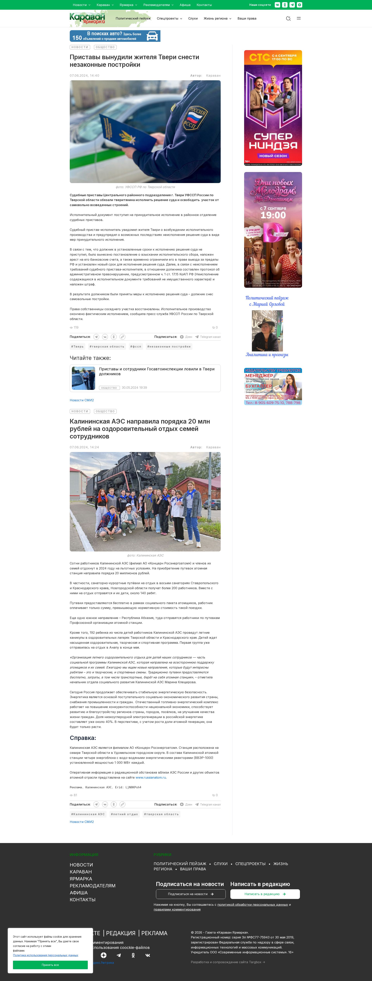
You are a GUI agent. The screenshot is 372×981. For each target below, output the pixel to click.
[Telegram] (292, 5)
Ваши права (193, 869)
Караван (81, 872)
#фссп (135, 346)
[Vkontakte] (277, 5)
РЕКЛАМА (154, 933)
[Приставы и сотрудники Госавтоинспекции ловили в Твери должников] (83, 378)
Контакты (83, 899)
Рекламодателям (92, 886)
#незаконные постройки (169, 346)
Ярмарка (81, 879)
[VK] (147, 955)
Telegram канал (210, 336)
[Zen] (299, 5)
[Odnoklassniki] (285, 5)
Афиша (79, 892)
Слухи (221, 863)
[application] (88, 5)
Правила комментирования (96, 942)
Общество (105, 47)
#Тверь (77, 346)
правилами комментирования (177, 909)
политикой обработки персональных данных (252, 905)
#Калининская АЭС (88, 814)
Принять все (50, 964)
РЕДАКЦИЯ (120, 933)
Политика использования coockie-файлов (110, 947)
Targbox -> (257, 962)
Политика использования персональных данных (45, 955)
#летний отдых (124, 814)
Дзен (188, 336)
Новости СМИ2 (82, 400)
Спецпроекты (250, 863)
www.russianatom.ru (151, 777)
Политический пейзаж (180, 863)
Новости (79, 47)
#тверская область (107, 346)
